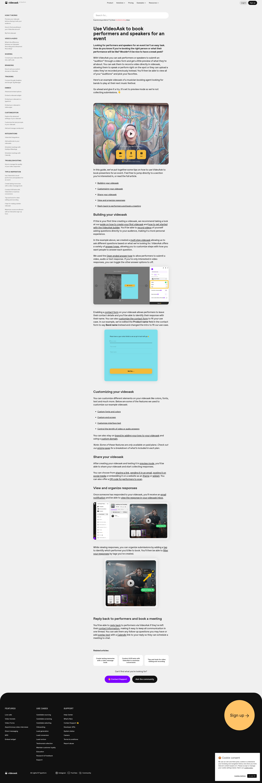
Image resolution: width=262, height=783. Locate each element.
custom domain (109, 438)
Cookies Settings (240, 776)
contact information (109, 628)
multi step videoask (140, 240)
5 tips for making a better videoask (13, 205)
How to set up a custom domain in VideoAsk (12, 70)
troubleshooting (121, 20)
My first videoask (10, 33)
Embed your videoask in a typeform (13, 100)
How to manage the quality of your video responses (13, 165)
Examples (140, 3)
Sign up (252, 3)
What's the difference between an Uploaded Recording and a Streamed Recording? (13, 45)
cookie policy (248, 768)
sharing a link (122, 472)
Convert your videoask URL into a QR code (14, 59)
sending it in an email (141, 472)
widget (156, 475)
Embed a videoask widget (13, 95)
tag (165, 547)
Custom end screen (106, 417)
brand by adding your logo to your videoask (137, 435)
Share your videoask (107, 194)
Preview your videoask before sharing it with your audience (13, 21)
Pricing (130, 3)
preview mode (147, 463)
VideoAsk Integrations (12, 137)
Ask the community (145, 679)
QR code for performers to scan (126, 479)
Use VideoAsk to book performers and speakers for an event (14, 178)
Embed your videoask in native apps (12, 106)
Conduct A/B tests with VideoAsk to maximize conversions (12, 192)
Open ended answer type (119, 255)
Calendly (121, 634)
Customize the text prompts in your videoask (14, 123)
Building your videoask (108, 183)
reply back (115, 625)
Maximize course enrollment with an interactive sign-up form (14, 212)
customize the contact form (133, 318)
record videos (144, 227)
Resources (153, 3)
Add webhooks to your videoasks (12, 142)
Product (110, 3)
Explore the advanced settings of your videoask (13, 117)
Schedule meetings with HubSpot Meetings (12, 148)
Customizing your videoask (110, 188)
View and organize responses (111, 200)
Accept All (252, 776)
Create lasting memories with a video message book (13, 185)
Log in (243, 3)
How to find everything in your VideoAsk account (13, 28)
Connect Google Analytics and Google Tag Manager (13, 81)
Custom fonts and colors (109, 411)
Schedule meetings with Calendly (12, 154)
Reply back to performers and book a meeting (119, 206)
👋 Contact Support (117, 679)
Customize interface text (109, 423)
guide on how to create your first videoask (121, 224)
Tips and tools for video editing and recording (12, 199)
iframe (146, 475)
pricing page (103, 448)
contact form (111, 312)
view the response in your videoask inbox (142, 497)
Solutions (119, 3)
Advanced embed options (13, 91)
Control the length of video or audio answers (118, 428)
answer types (112, 246)
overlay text (104, 634)
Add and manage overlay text (14, 128)
